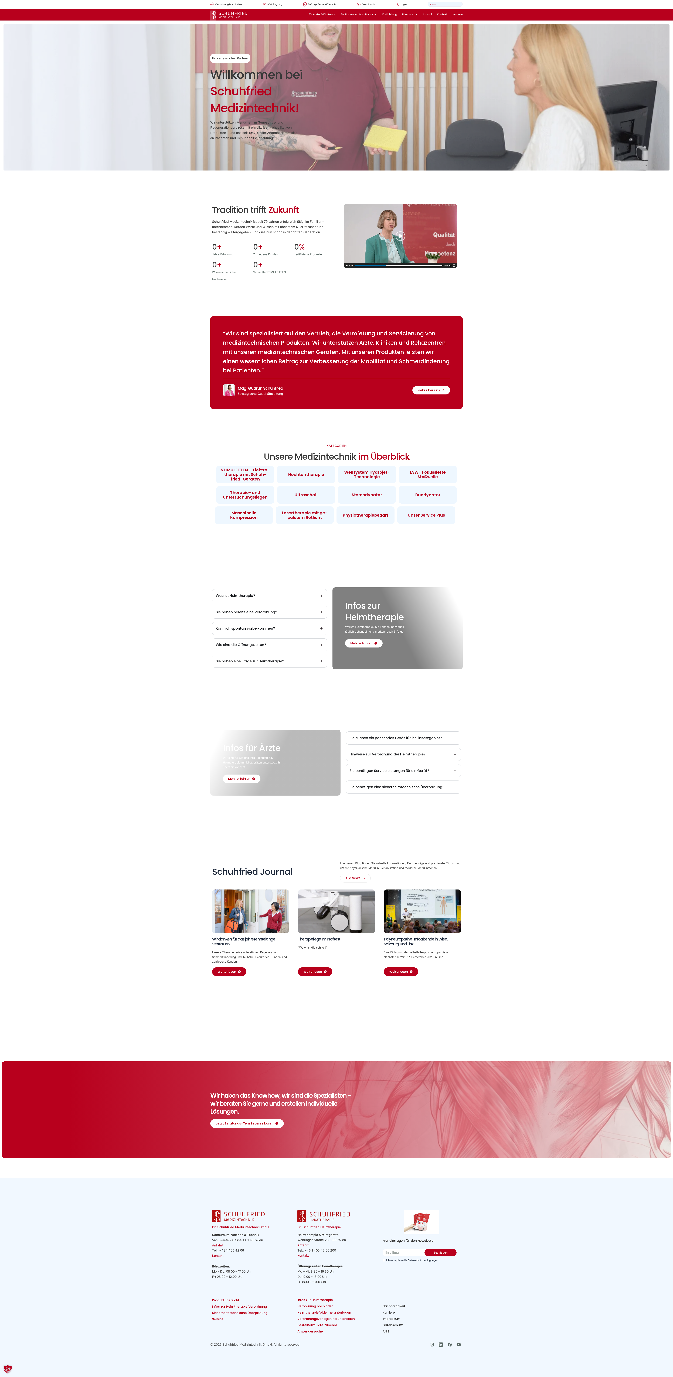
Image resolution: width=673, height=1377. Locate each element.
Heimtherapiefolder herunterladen (324, 1312)
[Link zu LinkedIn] (442, 1344)
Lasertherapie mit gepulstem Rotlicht (304, 515)
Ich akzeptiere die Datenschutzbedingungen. (412, 1260)
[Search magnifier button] (459, 4)
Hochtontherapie (306, 474)
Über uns (408, 14)
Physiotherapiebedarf (365, 515)
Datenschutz (393, 1325)
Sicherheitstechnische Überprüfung (239, 1313)
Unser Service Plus (426, 515)
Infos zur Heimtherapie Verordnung (239, 1306)
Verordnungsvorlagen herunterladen (326, 1319)
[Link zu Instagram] (433, 1344)
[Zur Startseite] (228, 16)
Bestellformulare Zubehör (317, 1325)
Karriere (458, 14)
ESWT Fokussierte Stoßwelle (428, 474)
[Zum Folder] (422, 1222)
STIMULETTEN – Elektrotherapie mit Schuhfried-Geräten (245, 474)
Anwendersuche (310, 1331)
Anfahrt (217, 1245)
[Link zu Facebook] (451, 1344)
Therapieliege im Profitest (319, 939)
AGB (386, 1331)
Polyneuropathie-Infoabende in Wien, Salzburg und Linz (415, 941)
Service (217, 1319)
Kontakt (442, 14)
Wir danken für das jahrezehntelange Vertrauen (243, 941)
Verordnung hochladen (315, 1306)
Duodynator (427, 495)
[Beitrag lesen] (250, 911)
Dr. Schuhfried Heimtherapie (319, 1227)
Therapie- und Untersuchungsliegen (245, 495)
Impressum (391, 1319)
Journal (427, 14)
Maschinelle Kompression (244, 515)
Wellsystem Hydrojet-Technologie (367, 474)
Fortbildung (389, 14)
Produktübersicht (225, 1300)
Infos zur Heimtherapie (315, 1300)
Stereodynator (367, 495)
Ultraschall (306, 495)
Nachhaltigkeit (394, 1306)
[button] (7, 1369)
